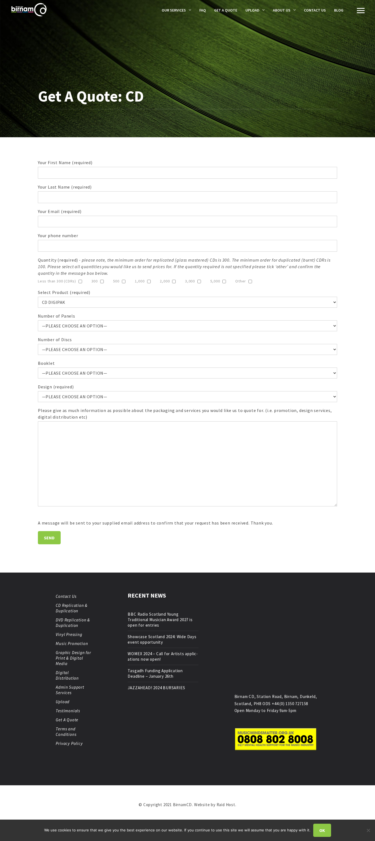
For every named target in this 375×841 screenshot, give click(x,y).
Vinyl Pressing (69, 634)
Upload (252, 10)
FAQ (202, 10)
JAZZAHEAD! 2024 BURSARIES (156, 687)
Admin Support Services (70, 690)
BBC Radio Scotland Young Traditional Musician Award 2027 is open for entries (160, 620)
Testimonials (68, 710)
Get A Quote (225, 10)
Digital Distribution (67, 675)
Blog (338, 10)
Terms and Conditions (66, 731)
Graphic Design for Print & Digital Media (73, 658)
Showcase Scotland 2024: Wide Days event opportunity (162, 639)
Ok (322, 830)
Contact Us (315, 10)
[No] (368, 830)
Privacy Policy (69, 743)
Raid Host (226, 804)
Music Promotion (72, 643)
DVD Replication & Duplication (73, 622)
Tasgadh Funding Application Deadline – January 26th (155, 673)
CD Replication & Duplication (72, 608)
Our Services (174, 10)
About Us (281, 10)
